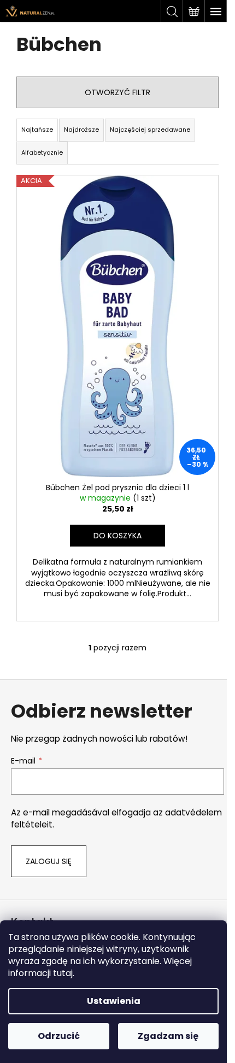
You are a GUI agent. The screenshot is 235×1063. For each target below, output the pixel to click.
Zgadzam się (168, 1036)
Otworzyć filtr (117, 92)
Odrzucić (59, 1036)
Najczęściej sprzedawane (150, 129)
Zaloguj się (49, 861)
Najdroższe (81, 129)
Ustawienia (113, 1001)
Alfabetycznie (42, 152)
